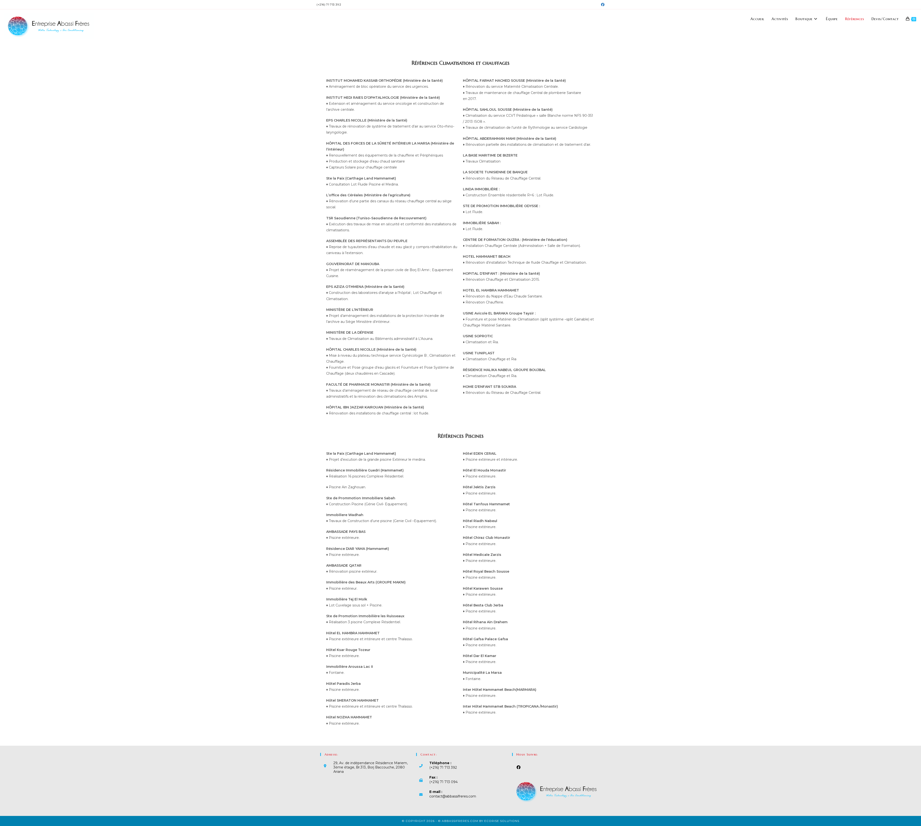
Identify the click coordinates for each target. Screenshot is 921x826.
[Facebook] (518, 767)
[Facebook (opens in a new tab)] (602, 4)
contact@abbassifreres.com (452, 796)
